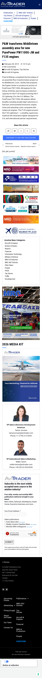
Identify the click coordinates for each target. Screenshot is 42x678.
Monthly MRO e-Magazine (19, 527)
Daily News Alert (15, 522)
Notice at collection (11, 665)
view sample (22, 522)
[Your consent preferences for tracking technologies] (38, 674)
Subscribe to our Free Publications (21, 137)
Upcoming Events (8, 599)
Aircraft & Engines (22, 16)
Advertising (8, 605)
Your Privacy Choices (21, 661)
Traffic (7, 276)
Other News (9, 265)
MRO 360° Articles (26, 13)
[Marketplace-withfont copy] (21, 230)
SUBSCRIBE (8, 21)
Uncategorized (10, 279)
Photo (7, 271)
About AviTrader (8, 616)
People (33, 18)
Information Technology (13, 254)
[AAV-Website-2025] (21, 30)
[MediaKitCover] (21, 375)
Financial (7, 18)
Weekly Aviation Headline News (21, 524)
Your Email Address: (12, 511)
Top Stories (8, 16)
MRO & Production (21, 18)
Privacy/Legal (9, 610)
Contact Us (8, 627)
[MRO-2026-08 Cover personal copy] (21, 313)
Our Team (8, 622)
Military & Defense (11, 257)
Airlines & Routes (11, 246)
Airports (8, 249)
